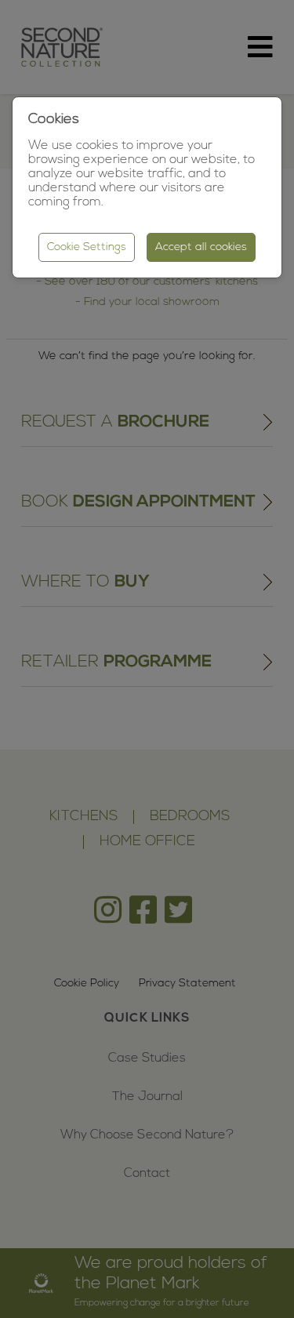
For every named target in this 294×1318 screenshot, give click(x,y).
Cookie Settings (86, 247)
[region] (147, 659)
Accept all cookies (201, 247)
